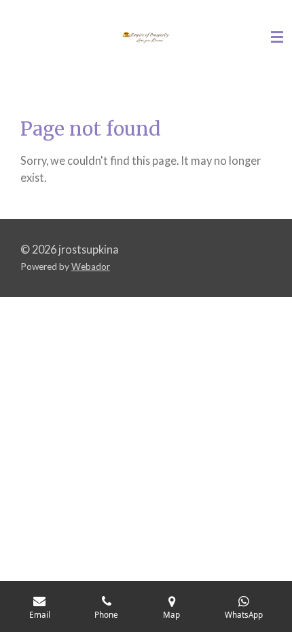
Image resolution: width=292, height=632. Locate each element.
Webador (90, 266)
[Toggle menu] (277, 37)
